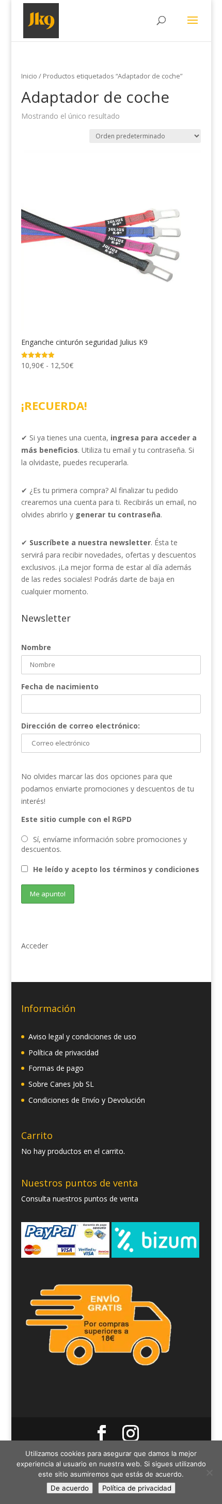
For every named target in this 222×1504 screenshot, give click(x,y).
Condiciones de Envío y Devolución (86, 1100)
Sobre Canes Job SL (61, 1084)
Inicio (29, 76)
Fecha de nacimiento (60, 686)
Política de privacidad (63, 1052)
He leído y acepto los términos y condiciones (116, 869)
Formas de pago (56, 1068)
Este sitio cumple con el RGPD (76, 819)
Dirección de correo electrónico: (80, 726)
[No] (209, 1472)
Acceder (34, 946)
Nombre (36, 647)
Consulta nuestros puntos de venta (79, 1199)
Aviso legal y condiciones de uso (82, 1036)
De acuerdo (70, 1488)
